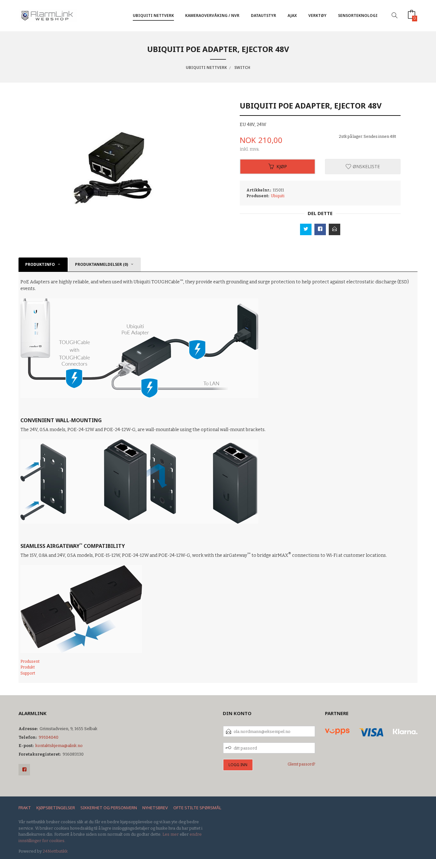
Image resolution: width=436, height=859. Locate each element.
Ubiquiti (277, 196)
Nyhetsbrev (155, 807)
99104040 (48, 737)
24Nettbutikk (55, 851)
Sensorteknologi (358, 15)
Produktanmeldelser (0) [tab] (101, 264)
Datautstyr (263, 15)
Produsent (30, 661)
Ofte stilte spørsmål (197, 807)
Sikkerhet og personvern (108, 807)
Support (27, 673)
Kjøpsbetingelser (55, 807)
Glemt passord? (301, 764)
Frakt (25, 807)
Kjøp (281, 166)
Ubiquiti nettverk (153, 15)
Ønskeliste (365, 166)
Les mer (170, 834)
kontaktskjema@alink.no (59, 745)
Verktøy (317, 15)
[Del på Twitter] (306, 229)
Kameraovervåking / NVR (212, 15)
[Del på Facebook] (320, 229)
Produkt (27, 667)
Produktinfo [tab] (40, 264)
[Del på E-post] (334, 229)
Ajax (292, 15)
